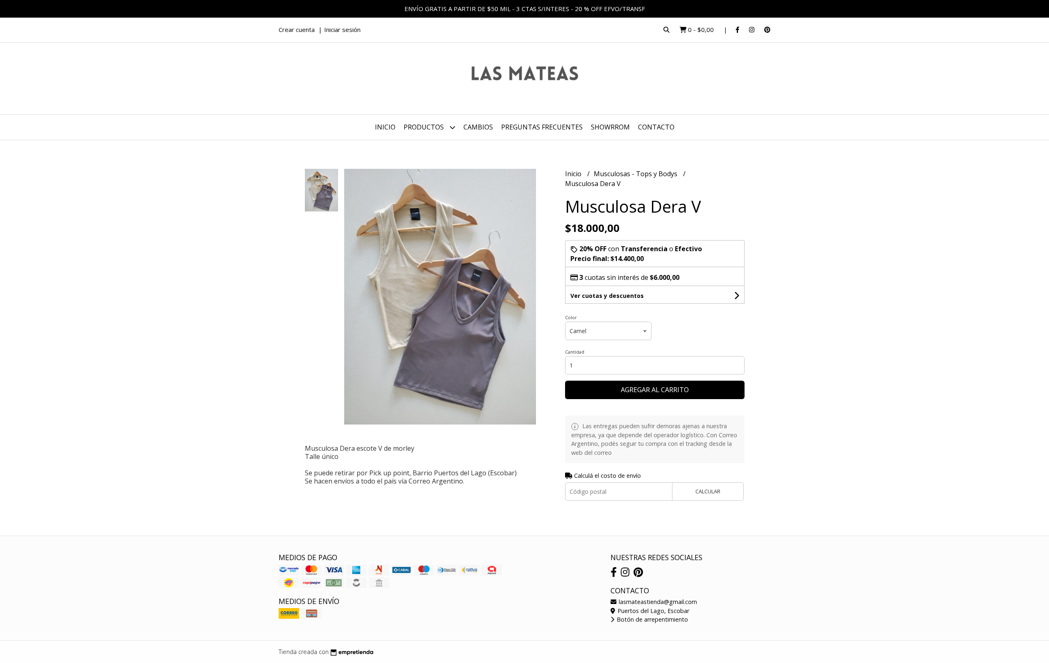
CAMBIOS (478, 127)
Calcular (707, 491)
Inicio (385, 127)
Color (571, 317)
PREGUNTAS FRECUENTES (542, 127)
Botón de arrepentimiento (651, 619)
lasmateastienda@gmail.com (657, 602)
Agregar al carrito (655, 389)
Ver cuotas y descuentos (607, 296)
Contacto (656, 127)
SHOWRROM (610, 127)
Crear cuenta (297, 29)
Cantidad (574, 352)
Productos (424, 127)
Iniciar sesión (342, 29)
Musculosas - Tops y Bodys (636, 173)
